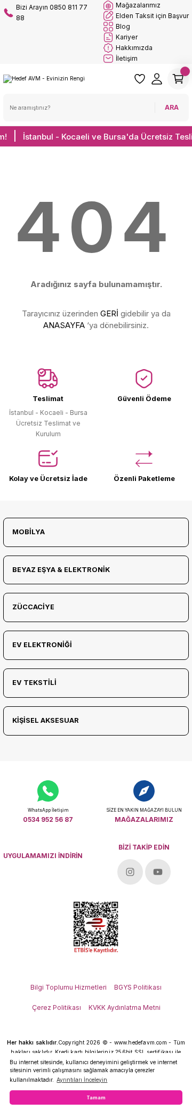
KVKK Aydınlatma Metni (125, 1007)
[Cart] (178, 78)
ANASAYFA (64, 325)
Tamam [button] (96, 1097)
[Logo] (44, 78)
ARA (172, 107)
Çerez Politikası (56, 1007)
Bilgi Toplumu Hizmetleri (68, 987)
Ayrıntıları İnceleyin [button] (82, 1079)
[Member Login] (156, 78)
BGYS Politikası (138, 987)
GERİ (109, 313)
